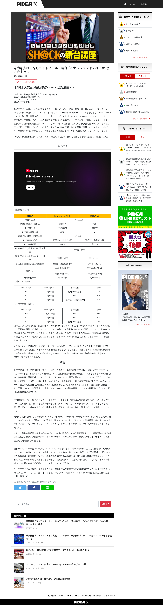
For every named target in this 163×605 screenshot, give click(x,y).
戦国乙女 (35, 482)
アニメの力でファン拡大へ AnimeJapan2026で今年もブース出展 (56, 564)
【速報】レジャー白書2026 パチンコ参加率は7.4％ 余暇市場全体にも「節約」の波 (139, 198)
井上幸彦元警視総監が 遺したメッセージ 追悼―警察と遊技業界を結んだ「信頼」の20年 (139, 162)
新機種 (19, 482)
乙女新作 (43, 482)
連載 (25, 76)
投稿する (105, 504)
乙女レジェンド (54, 482)
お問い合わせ (85, 596)
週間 (128, 137)
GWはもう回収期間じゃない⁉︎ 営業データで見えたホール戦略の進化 (57, 550)
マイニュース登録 (27, 82)
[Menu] (14, 4)
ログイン (133, 4)
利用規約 (52, 596)
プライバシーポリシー (67, 596)
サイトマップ (109, 596)
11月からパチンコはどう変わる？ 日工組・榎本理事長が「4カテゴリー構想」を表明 (138, 187)
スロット (142, 76)
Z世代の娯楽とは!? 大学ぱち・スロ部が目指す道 (48, 579)
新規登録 (144, 4)
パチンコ (26, 482)
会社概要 (97, 596)
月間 (142, 137)
